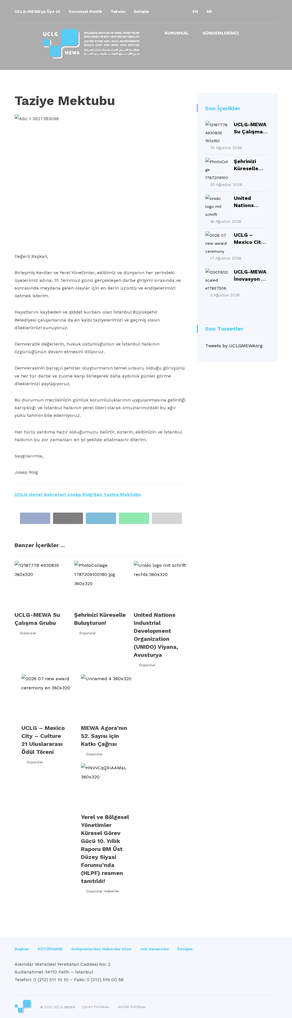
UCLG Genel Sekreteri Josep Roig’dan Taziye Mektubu (78, 494)
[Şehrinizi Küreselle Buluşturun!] (216, 169)
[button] (226, 11)
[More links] (256, 35)
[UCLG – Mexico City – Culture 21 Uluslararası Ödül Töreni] (216, 242)
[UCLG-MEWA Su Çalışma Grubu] (216, 132)
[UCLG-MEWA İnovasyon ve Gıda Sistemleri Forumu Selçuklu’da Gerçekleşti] (216, 279)
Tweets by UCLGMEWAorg (234, 345)
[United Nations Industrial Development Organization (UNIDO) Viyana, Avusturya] (216, 205)
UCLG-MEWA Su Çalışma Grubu (250, 131)
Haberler (111, 891)
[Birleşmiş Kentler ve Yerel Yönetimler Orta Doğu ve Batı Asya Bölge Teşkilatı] (91, 44)
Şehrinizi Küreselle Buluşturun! (249, 168)
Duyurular (28, 633)
